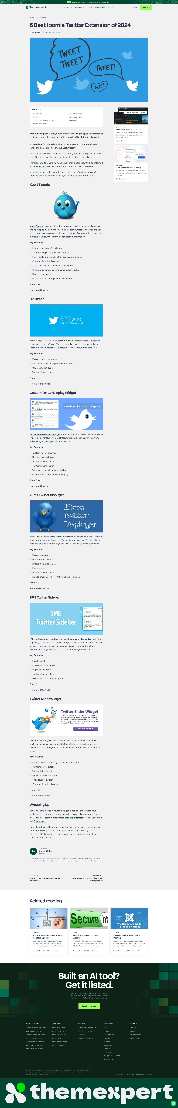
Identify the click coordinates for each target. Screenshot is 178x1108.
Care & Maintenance (85, 1031)
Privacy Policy (140, 1074)
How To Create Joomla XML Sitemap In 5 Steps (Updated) (48, 936)
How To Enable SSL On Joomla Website (85, 936)
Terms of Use (120, 1074)
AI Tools (89, 7)
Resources (78, 7)
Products (67, 7)
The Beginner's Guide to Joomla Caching (126, 936)
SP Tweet (36, 117)
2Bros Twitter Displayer (40, 124)
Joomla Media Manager (59, 1041)
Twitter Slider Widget (76, 117)
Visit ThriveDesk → (121, 179)
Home (32, 18)
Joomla (44, 18)
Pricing (110, 7)
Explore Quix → (120, 141)
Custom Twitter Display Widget (43, 120)
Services (100, 7)
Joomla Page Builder (58, 1027)
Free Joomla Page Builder (34, 1048)
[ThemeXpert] (36, 7)
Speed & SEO (56, 1038)
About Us (133, 1027)
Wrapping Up (73, 120)
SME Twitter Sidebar (75, 114)
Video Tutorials (109, 1045)
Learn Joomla (108, 1038)
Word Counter (109, 1059)
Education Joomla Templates (35, 1034)
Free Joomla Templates (33, 1031)
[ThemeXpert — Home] (89, 1093)
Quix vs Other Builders (85, 1038)
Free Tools (107, 1052)
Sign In (135, 7)
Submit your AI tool (89, 1006)
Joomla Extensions (58, 1045)
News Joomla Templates (34, 1038)
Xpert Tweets (37, 114)
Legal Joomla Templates (34, 1045)
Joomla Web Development (87, 1027)
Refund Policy (130, 1074)
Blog (37, 18)
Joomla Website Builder (59, 1031)
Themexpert (40, 821)
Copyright (149, 1074)
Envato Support (135, 1034)
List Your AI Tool (109, 1034)
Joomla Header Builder (59, 1034)
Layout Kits (81, 1034)
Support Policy (135, 1038)
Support (107, 1041)
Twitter (56, 162)
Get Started (146, 7)
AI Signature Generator (112, 1055)
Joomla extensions (75, 817)
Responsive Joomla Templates (36, 1027)
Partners (107, 1048)
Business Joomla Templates (35, 1041)
